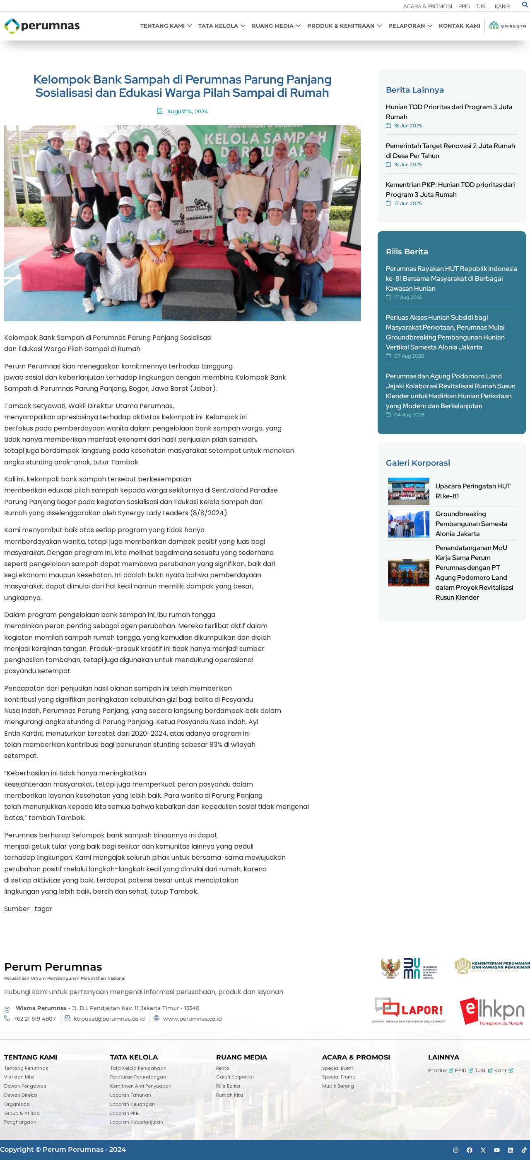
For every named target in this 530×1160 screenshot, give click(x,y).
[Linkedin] (510, 1150)
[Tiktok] (524, 1150)
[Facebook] (469, 1150)
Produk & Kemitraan (341, 26)
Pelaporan (406, 26)
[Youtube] (497, 1150)
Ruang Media (273, 26)
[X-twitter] (483, 1150)
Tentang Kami (162, 26)
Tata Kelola (218, 26)
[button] (525, 5)
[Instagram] (456, 1150)
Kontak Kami (459, 26)
